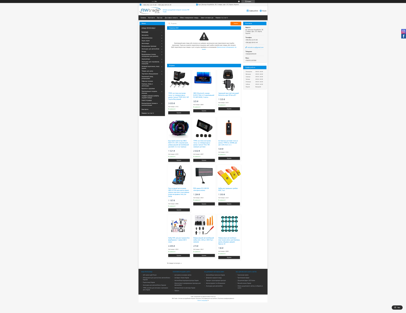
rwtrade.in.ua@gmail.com (255, 47)
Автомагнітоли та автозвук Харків (184, 288)
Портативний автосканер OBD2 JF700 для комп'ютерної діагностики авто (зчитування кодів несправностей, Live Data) (178, 192)
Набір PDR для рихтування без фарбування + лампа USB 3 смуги (179, 240)
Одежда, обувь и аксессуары (147, 85)
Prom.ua (213, 296)
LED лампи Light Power (150, 275)
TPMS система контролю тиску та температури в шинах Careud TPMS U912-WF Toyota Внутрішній (178, 96)
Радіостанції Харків (149, 282)
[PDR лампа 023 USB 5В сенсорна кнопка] (204, 175)
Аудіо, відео (146, 41)
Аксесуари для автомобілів (150, 49)
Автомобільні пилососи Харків (215, 275)
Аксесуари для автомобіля (214, 286)
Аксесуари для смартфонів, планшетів (150, 63)
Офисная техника (147, 81)
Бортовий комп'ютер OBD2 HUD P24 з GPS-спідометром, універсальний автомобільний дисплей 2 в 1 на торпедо (178, 144)
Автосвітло (145, 35)
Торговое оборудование (150, 74)
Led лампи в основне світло (182, 275)
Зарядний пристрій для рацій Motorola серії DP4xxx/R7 (228, 94)
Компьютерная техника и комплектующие (150, 104)
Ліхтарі (144, 52)
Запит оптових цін (207, 17)
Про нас (160, 17)
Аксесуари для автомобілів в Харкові (154, 285)
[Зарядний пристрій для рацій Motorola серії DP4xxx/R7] (229, 80)
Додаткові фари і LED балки (246, 280)
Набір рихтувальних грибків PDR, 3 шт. (228, 189)
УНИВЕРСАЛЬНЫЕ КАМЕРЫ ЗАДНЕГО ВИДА (150, 97)
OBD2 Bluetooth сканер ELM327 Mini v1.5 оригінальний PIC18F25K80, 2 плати (203, 95)
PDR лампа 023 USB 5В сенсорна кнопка (201, 189)
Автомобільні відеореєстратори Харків (186, 280)
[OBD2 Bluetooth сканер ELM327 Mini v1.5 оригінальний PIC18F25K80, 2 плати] (204, 80)
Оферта (176, 290)
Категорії (145, 32)
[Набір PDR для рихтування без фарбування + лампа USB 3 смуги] (179, 224)
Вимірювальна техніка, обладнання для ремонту (150, 55)
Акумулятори (146, 59)
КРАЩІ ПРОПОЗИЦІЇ (148, 28)
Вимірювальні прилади (149, 46)
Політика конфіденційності (226, 298)
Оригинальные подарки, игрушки (149, 92)
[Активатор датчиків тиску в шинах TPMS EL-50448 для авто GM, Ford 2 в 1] (229, 127)
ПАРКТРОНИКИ (147, 100)
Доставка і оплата (171, 17)
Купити (179, 113)
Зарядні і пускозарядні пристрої (216, 280)
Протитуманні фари (243, 278)
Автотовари (145, 43)
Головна (143, 17)
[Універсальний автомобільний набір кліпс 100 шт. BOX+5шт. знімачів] (204, 224)
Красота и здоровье (148, 88)
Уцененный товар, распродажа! (147, 77)
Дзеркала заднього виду (214, 278)
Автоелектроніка (147, 38)
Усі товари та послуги (173, 263)
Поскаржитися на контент (209, 298)
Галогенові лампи (243, 275)
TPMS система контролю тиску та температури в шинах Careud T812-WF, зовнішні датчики (202, 144)
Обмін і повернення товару (189, 17)
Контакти (151, 17)
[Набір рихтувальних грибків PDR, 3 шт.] (229, 175)
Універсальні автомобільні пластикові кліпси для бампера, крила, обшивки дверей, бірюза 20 (229, 241)
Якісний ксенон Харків (244, 283)
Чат (398, 307)
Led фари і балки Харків (181, 278)
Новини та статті (222, 17)
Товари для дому (147, 71)
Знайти (236, 23)
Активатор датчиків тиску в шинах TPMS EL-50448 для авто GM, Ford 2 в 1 (228, 143)
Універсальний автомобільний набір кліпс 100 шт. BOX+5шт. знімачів (203, 240)
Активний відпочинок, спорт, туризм (151, 67)
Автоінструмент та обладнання (215, 283)
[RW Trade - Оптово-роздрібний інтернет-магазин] (150, 10)
